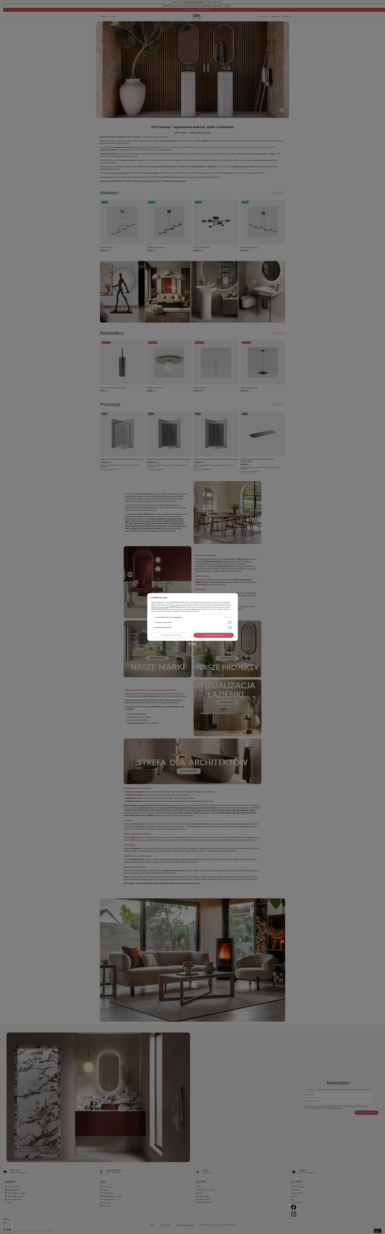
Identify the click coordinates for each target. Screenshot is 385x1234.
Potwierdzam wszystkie (213, 635)
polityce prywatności (175, 605)
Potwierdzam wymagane (171, 635)
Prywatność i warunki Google (159, 607)
